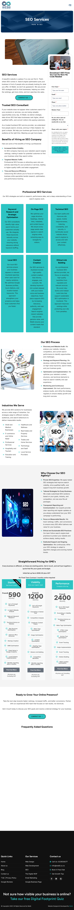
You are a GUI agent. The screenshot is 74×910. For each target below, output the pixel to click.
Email (54, 94)
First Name (55, 87)
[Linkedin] (56, 878)
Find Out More (11, 670)
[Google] (61, 878)
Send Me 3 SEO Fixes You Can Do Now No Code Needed (60, 150)
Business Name (56, 110)
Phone (54, 102)
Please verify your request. (60, 129)
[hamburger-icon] (70, 5)
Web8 (71, 906)
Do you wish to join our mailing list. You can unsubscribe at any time (59, 120)
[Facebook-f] (51, 878)
